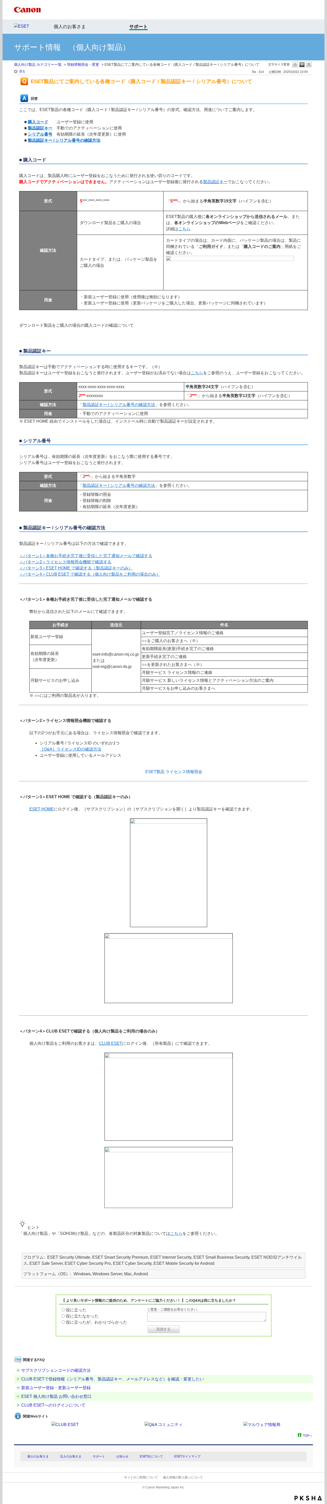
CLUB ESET (110, 1043)
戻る (22, 71)
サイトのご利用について (141, 1477)
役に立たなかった (82, 1316)
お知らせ (122, 1456)
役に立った (76, 1310)
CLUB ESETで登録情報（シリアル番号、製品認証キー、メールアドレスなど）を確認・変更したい (112, 1379)
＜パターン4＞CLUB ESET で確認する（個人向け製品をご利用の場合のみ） (89, 574)
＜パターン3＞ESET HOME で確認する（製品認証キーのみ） (76, 568)
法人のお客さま (70, 1456)
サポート (99, 1456)
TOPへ (307, 1435)
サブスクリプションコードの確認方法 (56, 1370)
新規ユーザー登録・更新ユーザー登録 (56, 1388)
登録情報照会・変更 (83, 64)
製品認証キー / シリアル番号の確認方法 (119, 404)
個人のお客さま (70, 26)
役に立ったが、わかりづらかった (96, 1322)
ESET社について (151, 1456)
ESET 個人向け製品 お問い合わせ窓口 (56, 1396)
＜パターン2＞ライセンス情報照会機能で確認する (65, 562)
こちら (184, 229)
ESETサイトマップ (187, 1456)
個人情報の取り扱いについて (183, 1477)
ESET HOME (41, 809)
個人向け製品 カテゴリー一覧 (38, 64)
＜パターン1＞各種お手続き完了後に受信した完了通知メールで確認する (85, 556)
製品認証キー (215, 182)
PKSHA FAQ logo (308, 1498)
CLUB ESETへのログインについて (53, 1405)
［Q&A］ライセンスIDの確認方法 (70, 749)
